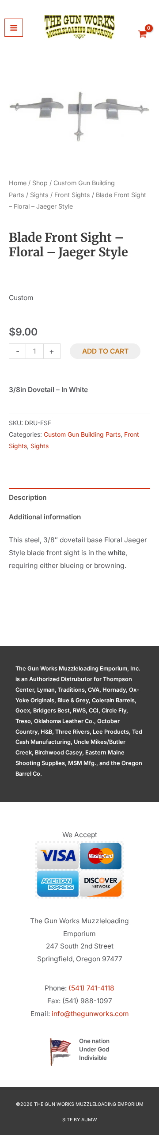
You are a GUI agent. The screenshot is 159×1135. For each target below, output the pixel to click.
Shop (40, 183)
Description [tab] (27, 497)
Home (17, 183)
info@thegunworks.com (90, 1013)
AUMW (89, 1120)
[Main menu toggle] (13, 28)
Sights (39, 194)
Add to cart (105, 351)
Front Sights (72, 194)
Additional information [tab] (45, 517)
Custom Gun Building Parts (82, 434)
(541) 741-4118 (91, 988)
